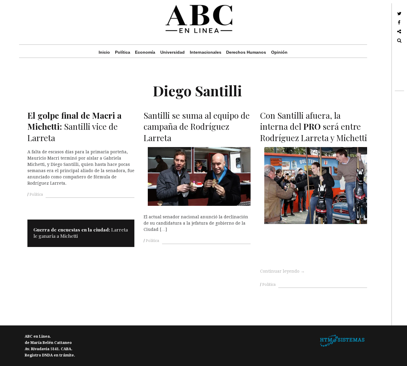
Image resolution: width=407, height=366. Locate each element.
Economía (145, 52)
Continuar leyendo (282, 271)
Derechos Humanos (246, 52)
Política (122, 52)
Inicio (104, 52)
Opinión (279, 52)
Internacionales (205, 52)
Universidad (172, 52)
